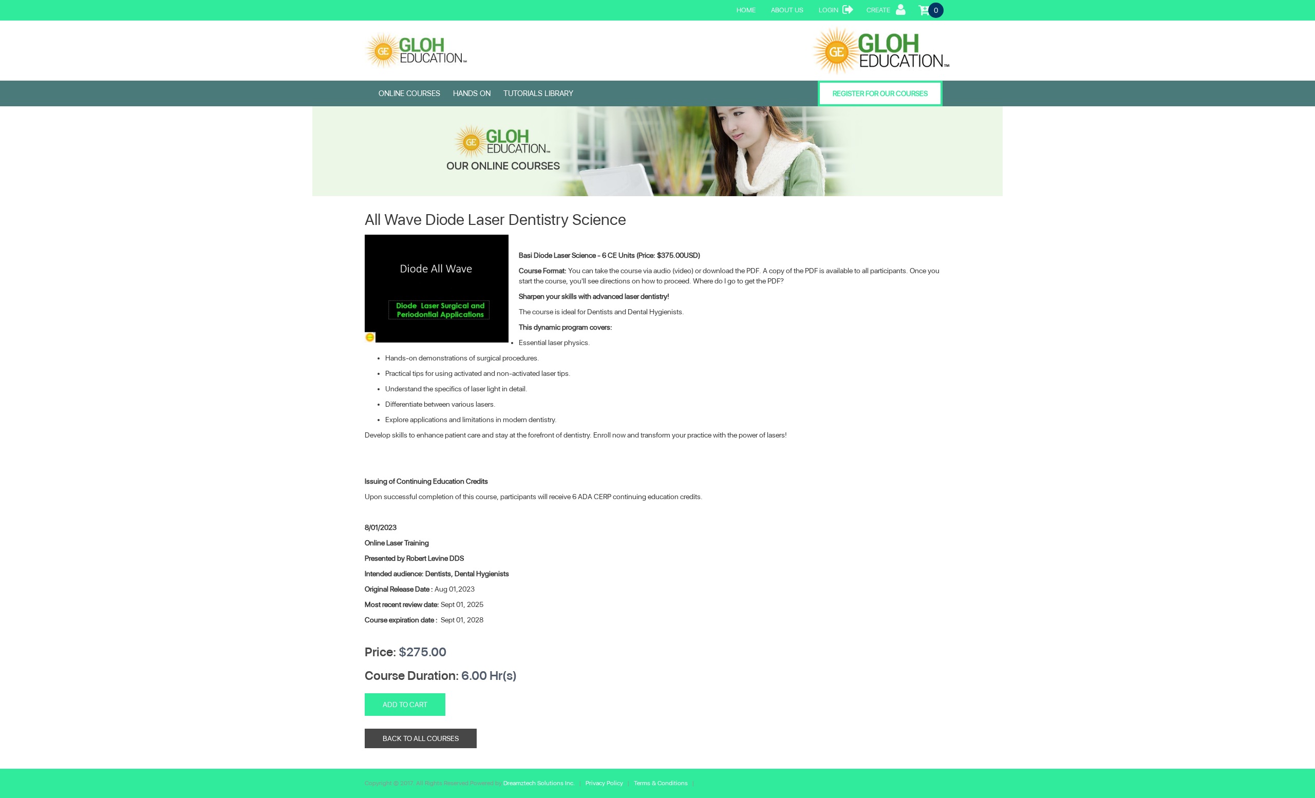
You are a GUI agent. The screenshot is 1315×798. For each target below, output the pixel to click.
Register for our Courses (880, 93)
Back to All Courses (421, 738)
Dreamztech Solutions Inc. (539, 783)
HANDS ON (472, 93)
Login (828, 10)
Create (878, 10)
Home (746, 10)
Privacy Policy (605, 783)
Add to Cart (405, 704)
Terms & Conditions (661, 783)
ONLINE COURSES (409, 93)
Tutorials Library (538, 93)
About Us (787, 10)
